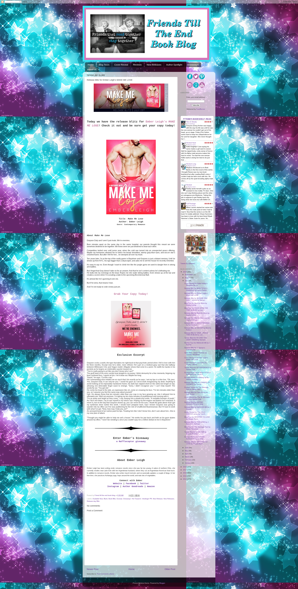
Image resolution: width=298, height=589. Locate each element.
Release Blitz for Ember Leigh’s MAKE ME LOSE (195, 294)
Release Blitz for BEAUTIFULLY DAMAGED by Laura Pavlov (196, 289)
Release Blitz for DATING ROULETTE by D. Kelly (193, 403)
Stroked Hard (191, 143)
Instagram (113, 486)
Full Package (191, 203)
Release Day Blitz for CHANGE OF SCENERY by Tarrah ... (197, 383)
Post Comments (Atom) (105, 574)
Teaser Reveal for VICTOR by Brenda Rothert (195, 433)
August (187, 278)
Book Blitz (112, 499)
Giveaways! (193, 65)
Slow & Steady (191, 122)
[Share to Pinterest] (138, 495)
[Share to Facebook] (136, 495)
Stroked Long (191, 164)
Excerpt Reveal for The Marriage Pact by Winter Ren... (196, 388)
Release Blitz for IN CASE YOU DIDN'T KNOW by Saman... (195, 299)
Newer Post (92, 569)
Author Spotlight (174, 65)
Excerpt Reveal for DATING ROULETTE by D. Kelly (194, 438)
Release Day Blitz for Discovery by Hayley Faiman (197, 319)
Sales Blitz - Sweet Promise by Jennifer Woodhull (195, 353)
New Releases (154, 65)
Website (117, 483)
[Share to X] (134, 495)
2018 (185, 467)
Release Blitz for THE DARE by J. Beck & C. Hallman (196, 423)
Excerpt (119, 499)
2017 (185, 470)
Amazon (151, 486)
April (187, 454)
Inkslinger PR (147, 499)
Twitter (144, 483)
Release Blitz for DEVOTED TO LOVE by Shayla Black (195, 443)
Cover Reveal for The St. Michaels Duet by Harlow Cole (197, 398)
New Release (158, 499)
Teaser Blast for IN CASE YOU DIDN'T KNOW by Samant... (195, 339)
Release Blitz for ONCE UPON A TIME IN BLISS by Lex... (196, 334)
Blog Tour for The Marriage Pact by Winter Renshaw (197, 428)
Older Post (170, 569)
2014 (185, 479)
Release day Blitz (93, 501)
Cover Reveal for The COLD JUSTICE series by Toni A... (195, 413)
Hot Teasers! (136, 499)
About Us (92, 69)
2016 (185, 473)
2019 (185, 272)
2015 (185, 476)
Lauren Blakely (192, 205)
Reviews (137, 65)
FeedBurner (200, 109)
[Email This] (130, 495)
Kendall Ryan (191, 123)
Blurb (106, 499)
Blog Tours (104, 65)
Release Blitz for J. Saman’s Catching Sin (194, 348)
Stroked (189, 185)
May (186, 451)
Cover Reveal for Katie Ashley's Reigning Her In (195, 284)
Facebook (131, 483)
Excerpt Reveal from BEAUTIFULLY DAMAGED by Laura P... (197, 373)
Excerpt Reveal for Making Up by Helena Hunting (196, 378)
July (186, 281)
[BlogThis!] (132, 495)
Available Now (98, 499)
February (188, 460)
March (187, 457)
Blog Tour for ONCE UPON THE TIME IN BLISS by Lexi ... (196, 309)
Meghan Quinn (192, 144)
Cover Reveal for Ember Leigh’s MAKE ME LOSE (196, 358)
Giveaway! (127, 499)
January (188, 463)
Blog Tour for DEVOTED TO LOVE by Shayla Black (197, 418)
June (187, 447)
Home (91, 65)
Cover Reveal (121, 65)
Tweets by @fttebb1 (187, 263)
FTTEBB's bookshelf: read (197, 119)
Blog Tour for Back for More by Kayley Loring (195, 304)
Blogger (162, 583)
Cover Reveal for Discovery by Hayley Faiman (195, 363)
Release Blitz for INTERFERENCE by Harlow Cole (196, 324)
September (189, 274)
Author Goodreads (133, 486)
